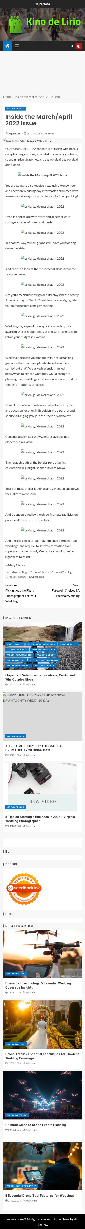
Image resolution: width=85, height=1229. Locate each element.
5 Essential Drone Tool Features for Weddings (40, 1196)
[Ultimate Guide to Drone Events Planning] (42, 1095)
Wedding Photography (44, 660)
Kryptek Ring (36, 576)
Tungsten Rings (17, 649)
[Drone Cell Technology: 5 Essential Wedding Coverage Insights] (42, 954)
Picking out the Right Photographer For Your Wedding (20, 593)
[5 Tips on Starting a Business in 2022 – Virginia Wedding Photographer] (42, 787)
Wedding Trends (45, 665)
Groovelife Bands (16, 576)
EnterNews (61, 1219)
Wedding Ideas (16, 660)
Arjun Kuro (14, 133)
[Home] (7, 46)
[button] (17, 46)
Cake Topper (15, 644)
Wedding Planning (18, 665)
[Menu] (17, 46)
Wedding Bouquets (44, 649)
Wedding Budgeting (19, 655)
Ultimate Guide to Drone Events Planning (35, 1125)
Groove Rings (15, 108)
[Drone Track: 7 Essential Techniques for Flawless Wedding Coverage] (42, 1024)
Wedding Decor (46, 655)
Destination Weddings (41, 644)
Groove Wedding (62, 572)
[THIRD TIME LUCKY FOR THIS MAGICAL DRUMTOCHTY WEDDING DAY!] (42, 716)
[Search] (72, 46)
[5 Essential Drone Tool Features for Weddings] (42, 1166)
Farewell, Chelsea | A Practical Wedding (66, 590)
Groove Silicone (40, 572)
